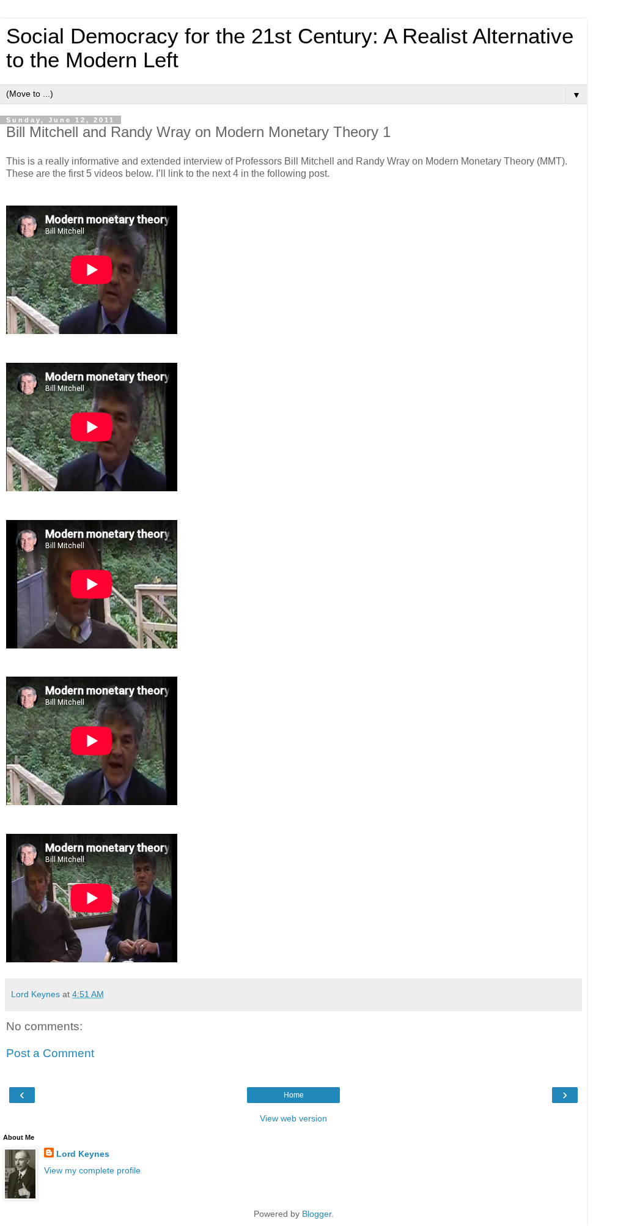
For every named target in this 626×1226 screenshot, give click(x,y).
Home (294, 1095)
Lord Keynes (82, 1154)
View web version (293, 1118)
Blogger (316, 1214)
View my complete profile (92, 1170)
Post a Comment (50, 1053)
